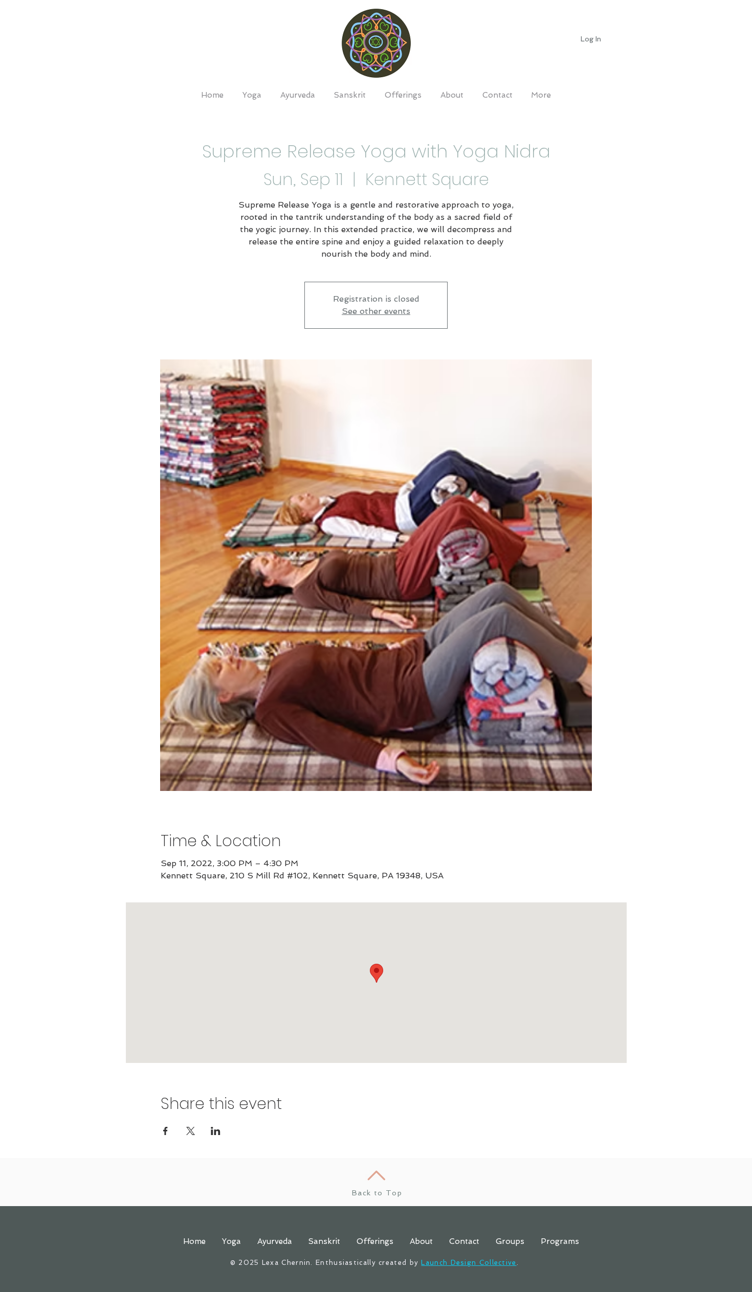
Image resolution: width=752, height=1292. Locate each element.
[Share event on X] (190, 1131)
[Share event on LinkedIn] (215, 1131)
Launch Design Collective (468, 1262)
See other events (376, 311)
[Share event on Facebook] (165, 1131)
